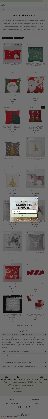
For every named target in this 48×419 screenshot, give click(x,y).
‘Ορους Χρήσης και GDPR (24, 220)
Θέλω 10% (24, 215)
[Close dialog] (36, 198)
